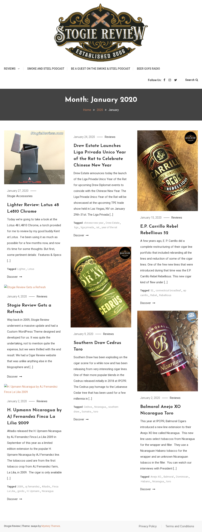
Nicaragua (100, 406)
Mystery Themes (50, 526)
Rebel (153, 295)
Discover (12, 276)
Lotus (31, 268)
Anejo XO (156, 476)
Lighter (21, 268)
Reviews (10, 68)
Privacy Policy (148, 526)
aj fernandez (32, 486)
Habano (145, 481)
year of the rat (109, 227)
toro (96, 411)
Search (190, 79)
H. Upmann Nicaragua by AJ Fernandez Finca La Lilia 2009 (34, 416)
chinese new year (93, 222)
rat (97, 227)
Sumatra (86, 411)
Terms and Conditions (180, 526)
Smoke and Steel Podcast (45, 68)
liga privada (87, 227)
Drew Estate (112, 222)
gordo (20, 491)
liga (76, 227)
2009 (20, 486)
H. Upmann (33, 491)
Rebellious (165, 295)
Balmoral (169, 476)
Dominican (182, 476)
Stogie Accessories (20, 196)
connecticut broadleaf (168, 290)
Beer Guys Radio (148, 68)
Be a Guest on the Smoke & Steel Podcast (100, 68)
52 (152, 290)
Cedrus (88, 406)
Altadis (46, 486)
